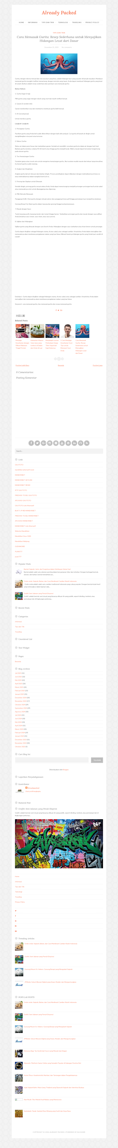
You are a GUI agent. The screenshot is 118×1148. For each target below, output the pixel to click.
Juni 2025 (18, 677)
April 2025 (18, 684)
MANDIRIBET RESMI (22, 485)
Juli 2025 (18, 673)
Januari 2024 (19, 736)
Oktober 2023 (20, 747)
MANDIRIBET (20, 475)
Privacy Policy (92, 22)
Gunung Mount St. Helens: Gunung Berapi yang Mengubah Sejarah (48, 969)
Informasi (33, 22)
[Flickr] (56, 443)
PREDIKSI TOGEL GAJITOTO (26, 495)
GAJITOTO (19, 465)
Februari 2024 (20, 733)
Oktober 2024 (20, 705)
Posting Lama (97, 365)
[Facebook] (31, 443)
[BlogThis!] (19, 316)
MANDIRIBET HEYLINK (23, 480)
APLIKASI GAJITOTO (23, 500)
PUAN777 (18, 551)
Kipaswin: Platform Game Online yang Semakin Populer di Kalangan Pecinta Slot (52, 1063)
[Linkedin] (74, 443)
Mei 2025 (18, 680)
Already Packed (59, 12)
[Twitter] (37, 443)
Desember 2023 (21, 740)
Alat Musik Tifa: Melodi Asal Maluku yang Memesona (42, 1100)
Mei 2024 (18, 722)
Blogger (65, 770)
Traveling (76, 22)
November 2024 (21, 701)
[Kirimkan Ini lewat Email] (17, 316)
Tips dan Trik (48, 22)
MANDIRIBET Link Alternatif (25, 526)
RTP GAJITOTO (21, 490)
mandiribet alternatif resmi (24, 470)
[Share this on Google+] (61, 310)
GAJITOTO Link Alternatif (24, 505)
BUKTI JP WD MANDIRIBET (25, 511)
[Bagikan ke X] (21, 316)
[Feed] (87, 443)
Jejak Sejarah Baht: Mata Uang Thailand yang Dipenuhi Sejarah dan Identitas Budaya (54, 1087)
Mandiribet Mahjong (22, 541)
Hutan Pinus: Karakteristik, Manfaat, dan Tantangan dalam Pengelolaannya (50, 1075)
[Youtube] (62, 443)
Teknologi (63, 22)
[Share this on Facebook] (56, 310)
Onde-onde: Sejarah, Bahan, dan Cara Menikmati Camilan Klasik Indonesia (50, 581)
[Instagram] (50, 443)
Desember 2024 (21, 698)
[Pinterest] (68, 443)
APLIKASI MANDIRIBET (24, 521)
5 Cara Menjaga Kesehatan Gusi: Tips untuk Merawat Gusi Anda (66, 345)
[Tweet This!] (58, 310)
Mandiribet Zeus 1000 (23, 536)
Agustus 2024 (20, 712)
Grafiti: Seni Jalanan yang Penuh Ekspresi (38, 593)
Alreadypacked (33, 788)
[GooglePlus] (43, 443)
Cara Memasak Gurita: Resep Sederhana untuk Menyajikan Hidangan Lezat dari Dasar (59, 39)
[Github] (80, 443)
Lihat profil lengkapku (33, 791)
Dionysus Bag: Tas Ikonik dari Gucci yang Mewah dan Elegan (45, 1051)
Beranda (61, 365)
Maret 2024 (19, 729)
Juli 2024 (18, 715)
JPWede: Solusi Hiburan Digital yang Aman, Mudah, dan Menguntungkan (50, 982)
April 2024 (18, 725)
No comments (67, 47)
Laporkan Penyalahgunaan (30, 777)
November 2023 (21, 743)
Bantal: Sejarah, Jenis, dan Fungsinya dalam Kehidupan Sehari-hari (47, 569)
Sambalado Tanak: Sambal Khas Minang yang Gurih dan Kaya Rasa (47, 1111)
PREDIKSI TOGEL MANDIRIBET (27, 516)
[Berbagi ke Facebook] (24, 316)
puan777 (18, 557)
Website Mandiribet (22, 531)
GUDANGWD (20, 546)
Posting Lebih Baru (22, 365)
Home (21, 22)
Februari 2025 (20, 691)
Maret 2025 (19, 687)
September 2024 (21, 708)
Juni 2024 (18, 718)
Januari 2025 (19, 694)
